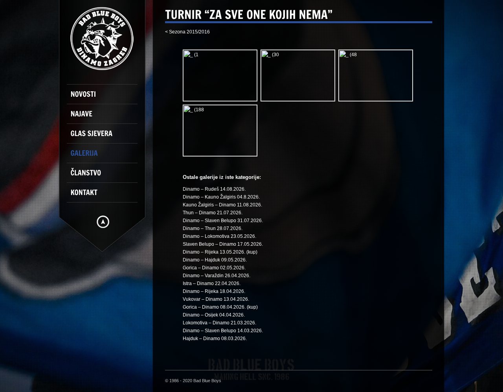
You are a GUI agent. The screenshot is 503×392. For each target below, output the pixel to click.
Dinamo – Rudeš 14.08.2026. (214, 189)
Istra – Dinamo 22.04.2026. (211, 283)
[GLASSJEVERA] (106, 137)
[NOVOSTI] (106, 97)
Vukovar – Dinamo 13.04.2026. (216, 299)
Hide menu (103, 221)
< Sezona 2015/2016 (187, 32)
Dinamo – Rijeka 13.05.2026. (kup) (220, 252)
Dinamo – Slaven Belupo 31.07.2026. (223, 220)
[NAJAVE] (106, 117)
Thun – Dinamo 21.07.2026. (212, 212)
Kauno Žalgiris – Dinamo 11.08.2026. (222, 205)
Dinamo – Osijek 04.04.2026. (214, 315)
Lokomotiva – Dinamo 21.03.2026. (219, 323)
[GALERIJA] (106, 156)
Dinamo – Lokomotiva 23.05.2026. (219, 236)
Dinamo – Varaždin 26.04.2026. (216, 275)
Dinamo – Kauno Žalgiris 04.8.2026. (221, 197)
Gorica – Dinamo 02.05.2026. (214, 268)
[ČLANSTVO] (106, 176)
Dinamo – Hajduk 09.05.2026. (215, 260)
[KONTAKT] (106, 196)
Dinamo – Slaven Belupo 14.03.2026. (223, 330)
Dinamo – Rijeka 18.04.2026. (214, 291)
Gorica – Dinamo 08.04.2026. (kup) (220, 307)
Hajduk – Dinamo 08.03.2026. (215, 338)
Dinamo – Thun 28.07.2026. (212, 228)
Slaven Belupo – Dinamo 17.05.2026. (223, 244)
